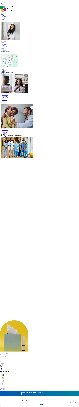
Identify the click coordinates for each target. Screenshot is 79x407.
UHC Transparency (3, 388)
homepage (7, 353)
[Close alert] (4, 2)
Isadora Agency (3, 389)
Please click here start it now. (73, 403)
